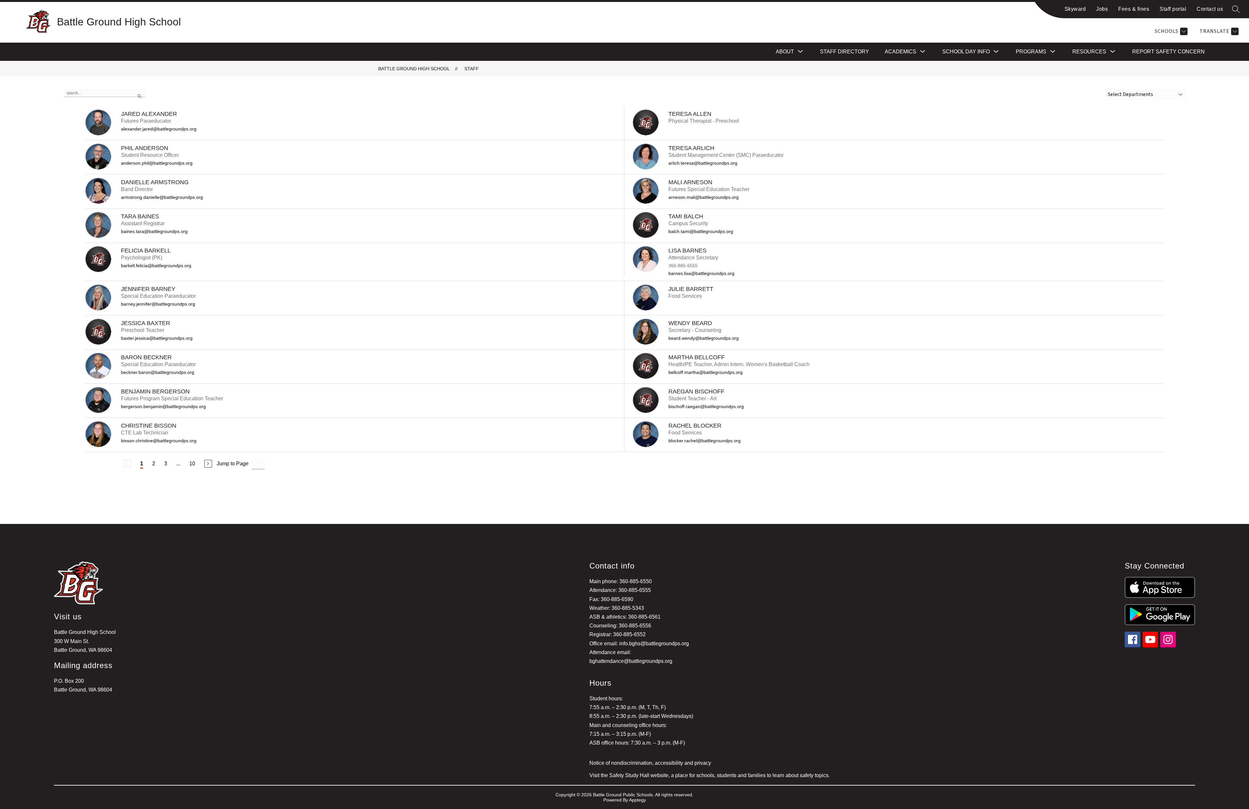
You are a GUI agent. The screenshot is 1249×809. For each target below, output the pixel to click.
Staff (471, 68)
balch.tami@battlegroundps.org (700, 231)
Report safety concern (1168, 51)
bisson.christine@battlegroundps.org (158, 440)
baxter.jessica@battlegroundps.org (157, 338)
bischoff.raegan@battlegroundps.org (706, 406)
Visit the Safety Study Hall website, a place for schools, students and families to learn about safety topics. (709, 775)
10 (192, 463)
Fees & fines (1133, 9)
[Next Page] (208, 464)
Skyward (1075, 9)
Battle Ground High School (414, 68)
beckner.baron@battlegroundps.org (157, 372)
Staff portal (1173, 9)
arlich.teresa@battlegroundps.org (702, 163)
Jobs (1102, 9)
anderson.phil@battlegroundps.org (157, 163)
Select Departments (1130, 94)
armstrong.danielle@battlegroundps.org (162, 197)
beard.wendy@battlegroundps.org (703, 338)
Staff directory (844, 51)
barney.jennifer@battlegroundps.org (158, 304)
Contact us (1210, 9)
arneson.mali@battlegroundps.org (703, 197)
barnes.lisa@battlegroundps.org (701, 273)
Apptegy (637, 799)
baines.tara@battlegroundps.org (154, 231)
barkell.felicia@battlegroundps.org (156, 265)
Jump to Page (232, 463)
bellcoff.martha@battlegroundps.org (705, 372)
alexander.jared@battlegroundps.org (158, 128)
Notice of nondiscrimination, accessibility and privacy (650, 763)
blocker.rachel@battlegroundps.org (704, 440)
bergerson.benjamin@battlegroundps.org (163, 406)
